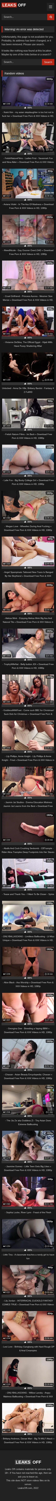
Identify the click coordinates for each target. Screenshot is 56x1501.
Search (48, 62)
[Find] (50, 17)
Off (14, 5)
